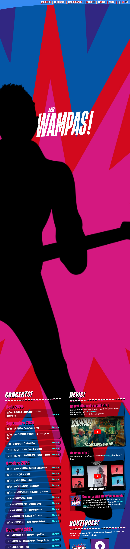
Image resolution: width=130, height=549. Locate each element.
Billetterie (55, 414)
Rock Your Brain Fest (33, 522)
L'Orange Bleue (33, 540)
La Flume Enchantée (33, 449)
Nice (33, 516)
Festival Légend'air (33, 535)
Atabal (33, 498)
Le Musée (90, 2)
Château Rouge (33, 504)
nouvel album (107, 455)
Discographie (75, 2)
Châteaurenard (33, 510)
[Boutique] (65, 123)
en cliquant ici (91, 411)
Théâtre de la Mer (33, 428)
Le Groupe (59, 2)
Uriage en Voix (28, 436)
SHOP (111, 2)
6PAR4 (33, 474)
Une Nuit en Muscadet (33, 468)
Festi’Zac (33, 443)
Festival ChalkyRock (33, 414)
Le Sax (33, 480)
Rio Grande (33, 486)
